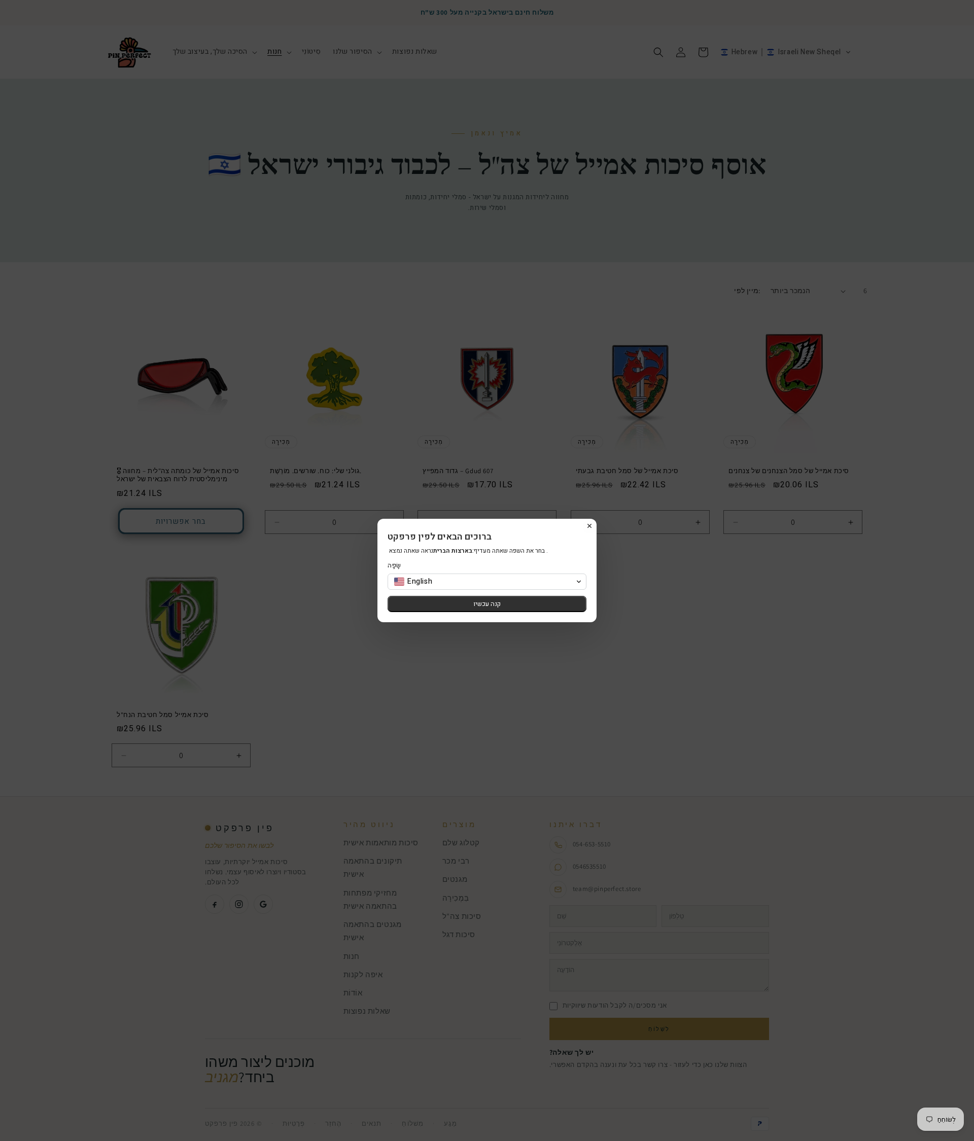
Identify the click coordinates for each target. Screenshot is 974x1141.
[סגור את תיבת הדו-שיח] (589, 526)
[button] (487, 582)
